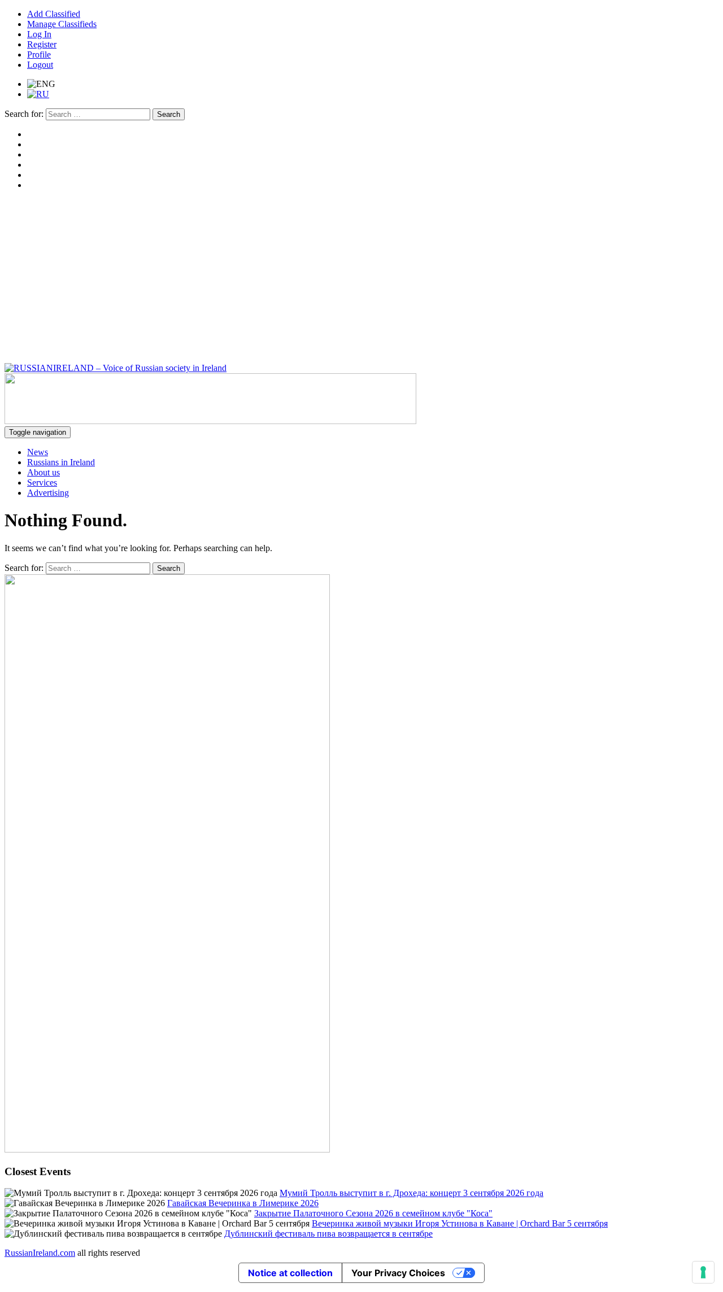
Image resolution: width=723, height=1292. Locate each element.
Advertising (48, 492)
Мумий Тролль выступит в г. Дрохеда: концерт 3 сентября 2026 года (411, 1193)
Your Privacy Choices (398, 1272)
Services (42, 482)
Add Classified (53, 14)
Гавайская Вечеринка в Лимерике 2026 (243, 1203)
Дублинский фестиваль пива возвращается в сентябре (328, 1233)
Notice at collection (290, 1272)
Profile (39, 54)
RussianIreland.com (40, 1253)
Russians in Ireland (61, 462)
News (37, 452)
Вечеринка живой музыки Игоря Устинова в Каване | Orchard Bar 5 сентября (460, 1223)
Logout (40, 64)
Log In (39, 34)
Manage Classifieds (62, 24)
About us (43, 472)
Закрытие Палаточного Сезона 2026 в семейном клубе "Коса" (373, 1213)
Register (41, 44)
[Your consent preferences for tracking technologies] (703, 1272)
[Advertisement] (361, 278)
